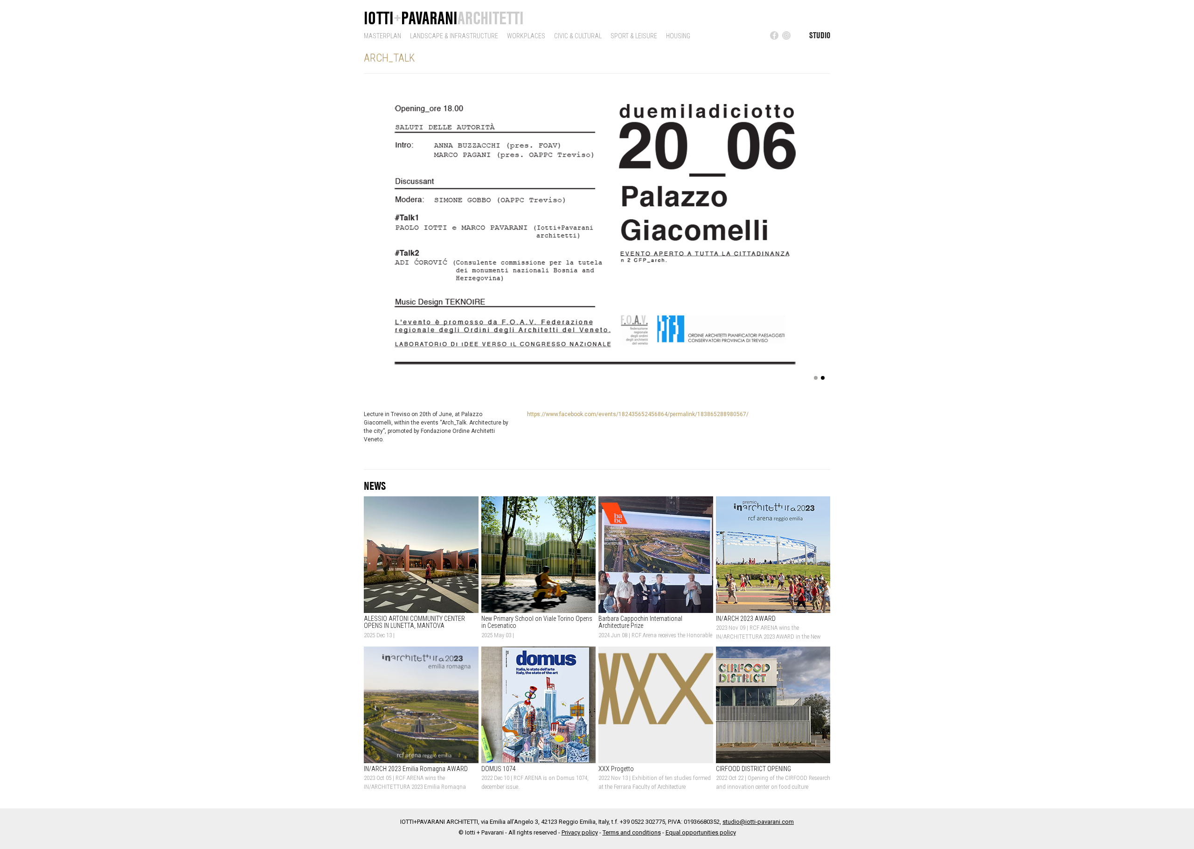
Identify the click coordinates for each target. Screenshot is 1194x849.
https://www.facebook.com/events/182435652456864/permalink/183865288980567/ (638, 414)
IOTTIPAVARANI (444, 18)
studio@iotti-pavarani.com (758, 821)
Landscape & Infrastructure (454, 36)
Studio (819, 35)
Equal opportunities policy (701, 832)
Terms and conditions (632, 832)
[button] (380, 235)
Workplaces (526, 36)
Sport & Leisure (634, 36)
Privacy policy (580, 832)
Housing (678, 36)
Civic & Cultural (578, 36)
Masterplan (382, 36)
